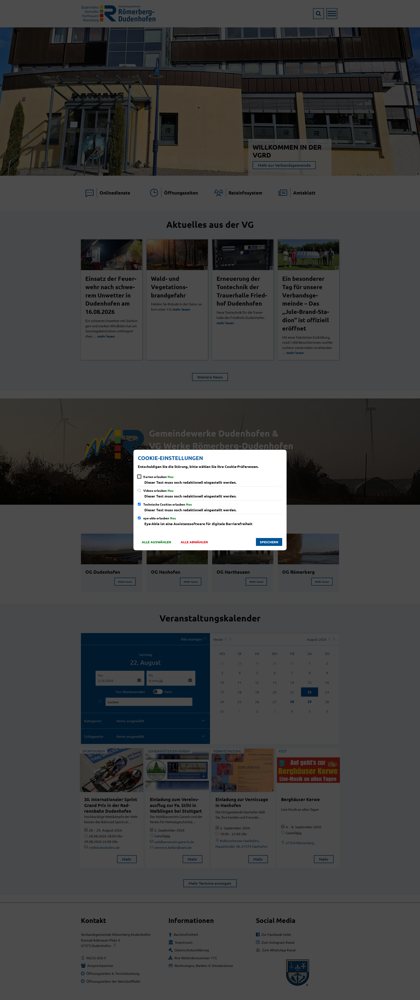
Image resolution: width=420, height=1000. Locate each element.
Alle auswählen (156, 542)
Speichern (269, 542)
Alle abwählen (194, 542)
